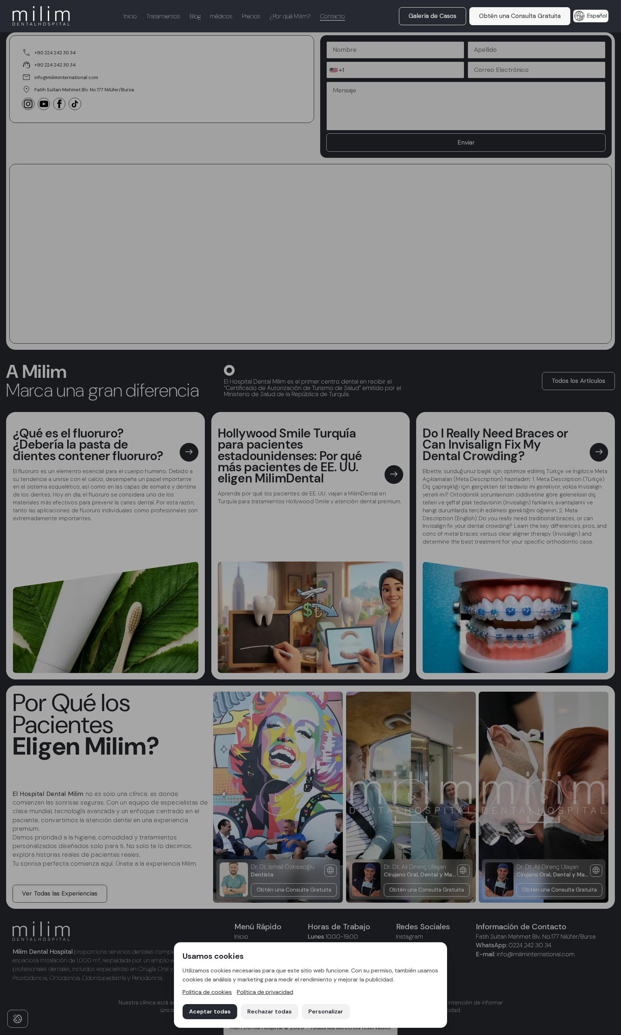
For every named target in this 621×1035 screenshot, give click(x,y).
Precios (251, 16)
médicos (221, 16)
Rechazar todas (269, 1011)
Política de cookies (207, 992)
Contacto (332, 16)
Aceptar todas (210, 1011)
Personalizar (325, 1011)
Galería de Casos (432, 16)
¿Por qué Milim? (290, 16)
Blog (195, 16)
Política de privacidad (265, 992)
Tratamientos (163, 16)
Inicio (130, 16)
